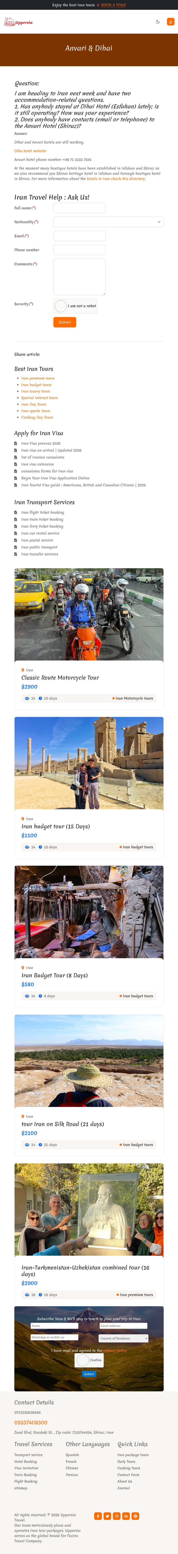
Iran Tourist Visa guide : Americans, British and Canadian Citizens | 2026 (83, 484)
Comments (25, 263)
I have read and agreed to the (89, 1350)
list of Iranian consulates (42, 457)
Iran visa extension (37, 464)
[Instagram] (116, 1516)
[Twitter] (107, 1516)
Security (23, 303)
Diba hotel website (30, 150)
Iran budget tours (36, 384)
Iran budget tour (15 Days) (55, 826)
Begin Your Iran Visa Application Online (55, 478)
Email (21, 235)
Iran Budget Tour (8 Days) (54, 975)
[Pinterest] (135, 1516)
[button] (171, 21)
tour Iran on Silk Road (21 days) (62, 1124)
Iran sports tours (35, 410)
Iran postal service (37, 540)
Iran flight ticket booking (42, 512)
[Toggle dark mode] (157, 21)
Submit (65, 322)
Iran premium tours (37, 378)
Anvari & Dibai (89, 48)
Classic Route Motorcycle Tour (60, 677)
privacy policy (115, 1350)
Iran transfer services (39, 554)
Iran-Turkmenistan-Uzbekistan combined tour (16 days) (85, 1271)
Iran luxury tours (35, 391)
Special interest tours (39, 397)
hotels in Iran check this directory (116, 178)
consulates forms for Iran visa (47, 471)
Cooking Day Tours (37, 417)
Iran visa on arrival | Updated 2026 (51, 450)
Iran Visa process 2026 (41, 443)
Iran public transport (39, 547)
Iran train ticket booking (42, 519)
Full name (25, 207)
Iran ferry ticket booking (42, 526)
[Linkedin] (126, 1516)
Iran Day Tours (33, 404)
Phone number (26, 249)
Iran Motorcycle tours (134, 698)
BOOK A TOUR (113, 4)
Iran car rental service (40, 533)
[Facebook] (98, 1516)
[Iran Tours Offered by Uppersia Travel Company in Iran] (44, 21)
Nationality (26, 221)
